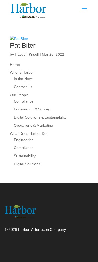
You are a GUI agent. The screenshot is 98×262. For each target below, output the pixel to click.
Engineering (24, 140)
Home (15, 64)
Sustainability (25, 156)
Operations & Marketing (33, 125)
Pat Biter (23, 45)
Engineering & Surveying (34, 109)
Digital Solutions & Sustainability (40, 117)
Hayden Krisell (27, 54)
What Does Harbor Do (28, 133)
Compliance (23, 101)
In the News (23, 79)
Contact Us (23, 87)
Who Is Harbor (22, 72)
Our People (19, 95)
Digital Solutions (27, 164)
